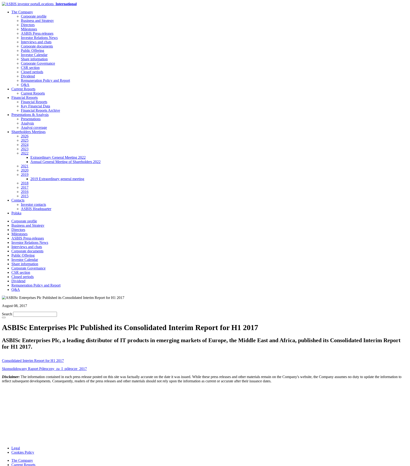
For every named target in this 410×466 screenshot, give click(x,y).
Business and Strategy (37, 21)
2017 (24, 187)
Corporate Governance (38, 63)
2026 (24, 136)
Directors (28, 25)
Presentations (31, 119)
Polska (16, 213)
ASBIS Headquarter (36, 209)
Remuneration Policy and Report (45, 80)
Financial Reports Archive (40, 110)
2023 (24, 149)
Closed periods (32, 72)
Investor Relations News (39, 38)
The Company (22, 12)
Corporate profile (34, 16)
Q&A (25, 85)
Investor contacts (33, 204)
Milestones (29, 29)
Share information (34, 59)
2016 (24, 192)
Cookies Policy (22, 452)
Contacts (17, 200)
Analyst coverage (34, 127)
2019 (24, 175)
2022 (24, 153)
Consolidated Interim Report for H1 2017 (33, 361)
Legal (15, 448)
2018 (24, 183)
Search (7, 314)
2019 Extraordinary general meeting (57, 179)
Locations (58, 4)
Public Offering (32, 50)
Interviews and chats (36, 42)
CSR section (30, 68)
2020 (24, 170)
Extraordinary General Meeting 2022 (58, 157)
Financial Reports (24, 98)
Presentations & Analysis (30, 115)
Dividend (28, 76)
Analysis (27, 123)
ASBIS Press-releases (37, 33)
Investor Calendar (34, 55)
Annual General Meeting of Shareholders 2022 (65, 162)
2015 (24, 196)
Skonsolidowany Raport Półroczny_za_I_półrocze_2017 (44, 369)
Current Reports (23, 89)
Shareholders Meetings (28, 132)
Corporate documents (37, 46)
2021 (24, 166)
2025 (24, 140)
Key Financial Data (35, 106)
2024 (24, 145)
